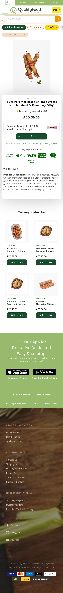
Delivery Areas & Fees (17, 468)
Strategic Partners (16, 403)
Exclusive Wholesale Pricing (19, 509)
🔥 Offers (52, 27)
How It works (39, 3)
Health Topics (13, 436)
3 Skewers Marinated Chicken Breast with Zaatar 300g (45, 303)
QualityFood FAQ (14, 441)
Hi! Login (56, 3)
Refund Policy (13, 473)
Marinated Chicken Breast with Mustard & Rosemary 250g (17, 303)
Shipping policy (13, 464)
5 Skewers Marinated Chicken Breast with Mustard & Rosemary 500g (17, 250)
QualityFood (21, 563)
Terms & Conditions (16, 477)
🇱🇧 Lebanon (36, 27)
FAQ (35, 403)
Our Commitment (20, 394)
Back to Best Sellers (16, 34)
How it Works (44, 394)
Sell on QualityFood (15, 500)
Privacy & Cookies (15, 481)
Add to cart (17, 262)
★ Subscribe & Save (14, 27)
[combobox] (28, 19)
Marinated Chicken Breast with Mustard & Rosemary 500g (46, 250)
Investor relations (14, 504)
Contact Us (51, 403)
